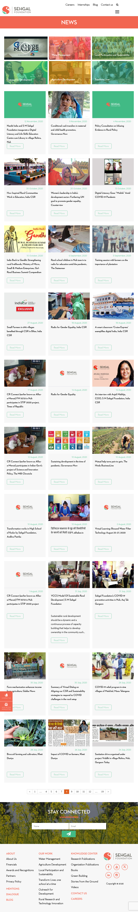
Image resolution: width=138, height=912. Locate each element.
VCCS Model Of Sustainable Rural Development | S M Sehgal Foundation (68, 599)
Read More (15, 146)
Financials (11, 864)
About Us (11, 858)
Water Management (49, 858)
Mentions (12, 888)
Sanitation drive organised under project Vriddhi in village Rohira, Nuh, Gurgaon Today (112, 758)
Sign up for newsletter (6, 708)
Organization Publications (85, 864)
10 (77, 791)
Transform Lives (50, 881)
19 (102, 791)
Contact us (107, 4)
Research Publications (83, 858)
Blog (95, 4)
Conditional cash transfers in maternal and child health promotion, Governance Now (68, 129)
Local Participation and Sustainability (51, 872)
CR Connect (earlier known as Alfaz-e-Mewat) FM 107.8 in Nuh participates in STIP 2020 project (24, 599)
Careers (69, 4)
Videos (75, 887)
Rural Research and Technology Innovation (51, 901)
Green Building (79, 875)
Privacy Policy (13, 881)
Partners (10, 875)
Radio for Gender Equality (63, 394)
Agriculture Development (52, 864)
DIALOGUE (12, 894)
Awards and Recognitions (20, 870)
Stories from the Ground (84, 881)
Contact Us (79, 893)
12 (90, 791)
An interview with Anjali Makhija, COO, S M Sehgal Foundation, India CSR (112, 398)
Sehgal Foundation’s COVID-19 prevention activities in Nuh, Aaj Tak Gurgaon (112, 599)
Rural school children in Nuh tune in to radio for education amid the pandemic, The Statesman (69, 264)
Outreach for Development (46, 891)
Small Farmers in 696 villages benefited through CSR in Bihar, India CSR (24, 331)
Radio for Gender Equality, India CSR (69, 327)
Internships (84, 4)
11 (83, 791)
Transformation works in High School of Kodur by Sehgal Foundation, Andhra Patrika (24, 532)
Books (74, 870)
